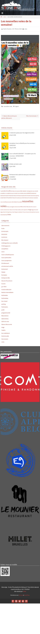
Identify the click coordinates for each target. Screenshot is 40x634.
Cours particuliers (6, 257)
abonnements (5, 225)
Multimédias (4, 297)
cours (2, 251)
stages (1, 211)
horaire (3, 283)
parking (3, 303)
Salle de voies (5, 320)
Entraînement (33, 192)
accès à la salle (6, 190)
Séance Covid (12, 209)
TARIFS (3, 329)
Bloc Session (4, 239)
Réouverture (24, 206)
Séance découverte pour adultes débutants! (9, 116)
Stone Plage (14, 211)
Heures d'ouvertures (29, 197)
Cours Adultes (21, 192)
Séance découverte (19, 209)
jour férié (3, 286)
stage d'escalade (35, 209)
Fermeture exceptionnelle (22, 194)
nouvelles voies (8, 106)
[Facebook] (13, 600)
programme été (5, 312)
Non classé (4, 300)
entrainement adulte (4, 194)
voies (4, 16)
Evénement (10, 194)
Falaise (15, 194)
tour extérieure (20, 211)
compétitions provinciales (11, 192)
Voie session (4, 338)
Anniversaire (17, 190)
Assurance (4, 233)
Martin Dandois (7, 29)
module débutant (6, 288)
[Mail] (26, 600)
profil (2, 309)
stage (29, 209)
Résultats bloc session (31, 206)
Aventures (4, 236)
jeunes (10, 201)
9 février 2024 (18, 29)
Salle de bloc (4, 318)
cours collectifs (27, 192)
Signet (17, 106)
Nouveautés (19, 201)
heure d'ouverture (7, 197)
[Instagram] (16, 600)
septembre (26, 209)
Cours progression (6, 259)
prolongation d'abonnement (15, 206)
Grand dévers (33, 194)
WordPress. (27, 594)
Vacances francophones (30, 211)
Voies (9, 214)
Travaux (24, 211)
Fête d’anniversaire (31, 115)
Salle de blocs (7, 209)
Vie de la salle (5, 335)
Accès (2, 227)
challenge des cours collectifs (32, 190)
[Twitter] (19, 600)
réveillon (2, 209)
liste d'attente (14, 201)
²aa (1, 190)
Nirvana (21, 594)
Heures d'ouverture (6, 280)
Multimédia (4, 294)
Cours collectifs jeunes (7, 254)
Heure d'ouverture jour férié (18, 197)
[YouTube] (23, 600)
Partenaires (4, 306)
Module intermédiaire (7, 291)
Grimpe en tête (5, 277)
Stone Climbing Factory (7, 211)
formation (29, 194)
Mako (24, 590)
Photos (8, 206)
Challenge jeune (5, 245)
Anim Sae (12, 190)
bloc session (23, 190)
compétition (3, 192)
